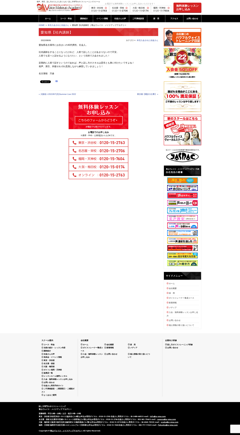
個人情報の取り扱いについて (181, 325)
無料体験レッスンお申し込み (187, 7)
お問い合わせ (192, 18)
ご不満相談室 (138, 18)
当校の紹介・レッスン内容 (54, 348)
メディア (173, 307)
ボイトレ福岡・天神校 (53, 370)
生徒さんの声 (120, 18)
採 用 (156, 18)
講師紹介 (84, 18)
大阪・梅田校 (49, 366)
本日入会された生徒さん (58, 25)
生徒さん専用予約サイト (54, 385)
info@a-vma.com (158, 416)
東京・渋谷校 (49, 360)
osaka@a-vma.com (169, 422)
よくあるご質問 (50, 395)
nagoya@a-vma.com (166, 419)
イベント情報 (102, 18)
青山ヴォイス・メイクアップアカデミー (66, 431)
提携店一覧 (48, 373)
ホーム (48, 18)
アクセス (174, 18)
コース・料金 (66, 18)
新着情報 (173, 303)
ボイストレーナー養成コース (181, 298)
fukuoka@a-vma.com (168, 425)
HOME (42, 25)
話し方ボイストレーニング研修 (180, 344)
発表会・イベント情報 (53, 357)
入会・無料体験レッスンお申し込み (58, 379)
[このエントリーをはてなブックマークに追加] (56, 81)
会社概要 (173, 288)
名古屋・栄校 (49, 363)
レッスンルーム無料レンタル (55, 376)
